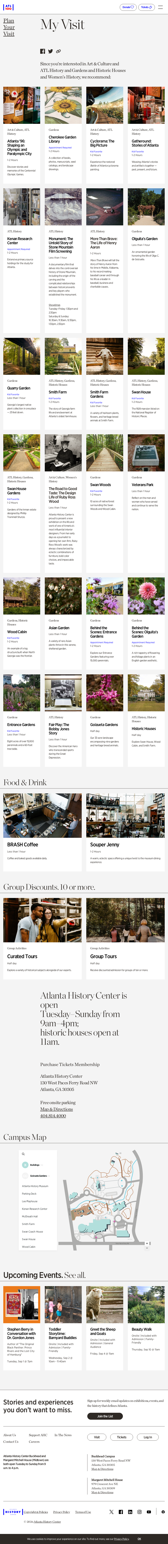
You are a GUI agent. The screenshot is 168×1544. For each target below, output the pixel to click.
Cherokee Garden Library (62, 139)
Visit (97, 1437)
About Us (9, 1435)
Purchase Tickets (57, 1064)
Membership (87, 1064)
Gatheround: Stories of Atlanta (145, 143)
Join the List (105, 1416)
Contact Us (10, 1442)
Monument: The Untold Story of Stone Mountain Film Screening (61, 245)
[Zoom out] (147, 1248)
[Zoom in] (147, 1243)
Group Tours (103, 956)
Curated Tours (22, 956)
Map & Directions (56, 1109)
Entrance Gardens (21, 724)
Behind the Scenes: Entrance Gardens (103, 632)
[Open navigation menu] (161, 6)
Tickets (145, 7)
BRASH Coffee (22, 844)
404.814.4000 (53, 1115)
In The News (63, 1435)
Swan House (141, 392)
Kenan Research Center (19, 240)
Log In (148, 1437)
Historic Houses (144, 728)
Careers (34, 1442)
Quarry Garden (18, 388)
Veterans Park (142, 484)
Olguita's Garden (145, 238)
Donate (127, 7)
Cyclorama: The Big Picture (102, 143)
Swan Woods (100, 484)
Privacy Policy (121, 1539)
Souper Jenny (104, 844)
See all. (74, 1275)
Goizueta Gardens (104, 724)
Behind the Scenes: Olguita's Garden (145, 632)
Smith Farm (58, 392)
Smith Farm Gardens (99, 394)
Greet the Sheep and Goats (103, 1331)
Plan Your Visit (9, 27)
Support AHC (38, 1435)
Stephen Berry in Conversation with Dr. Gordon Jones (21, 1333)
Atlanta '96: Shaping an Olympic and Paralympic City (19, 147)
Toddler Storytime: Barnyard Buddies (62, 1333)
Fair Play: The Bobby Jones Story (59, 728)
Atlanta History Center (47, 1521)
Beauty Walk (141, 1329)
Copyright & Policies (36, 1512)
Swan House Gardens (16, 490)
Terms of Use (83, 1512)
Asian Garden (59, 627)
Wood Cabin (17, 631)
